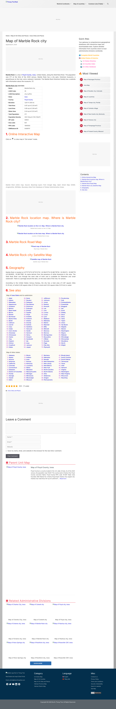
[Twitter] (10, 684)
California (12, 363)
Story (63, 316)
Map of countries (79, 4)
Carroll (11, 325)
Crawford (12, 345)
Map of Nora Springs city (17, 658)
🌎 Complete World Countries (89, 55)
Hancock (29, 329)
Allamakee (12, 302)
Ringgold (64, 306)
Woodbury (64, 341)
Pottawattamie (66, 302)
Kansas (28, 361)
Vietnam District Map (40, 686)
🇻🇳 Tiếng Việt (66, 679)
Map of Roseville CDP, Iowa (63, 658)
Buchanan (12, 316)
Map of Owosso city (90, 120)
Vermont (64, 367)
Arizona (11, 359)
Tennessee (64, 361)
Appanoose (12, 304)
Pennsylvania (48, 380)
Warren (63, 329)
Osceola (46, 341)
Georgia (11, 376)
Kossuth (46, 306)
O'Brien (46, 339)
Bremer (11, 314)
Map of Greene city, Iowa (17, 639)
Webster (64, 335)
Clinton (11, 343)
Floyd (28, 314)
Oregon (46, 378)
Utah (62, 365)
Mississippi (30, 378)
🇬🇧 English (65, 676)
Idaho (10, 380)
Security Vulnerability (97, 684)
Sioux (63, 314)
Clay (10, 339)
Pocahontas (65, 298)
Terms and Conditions (97, 681)
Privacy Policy (95, 679)
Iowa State (15, 295)
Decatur (29, 300)
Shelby (63, 312)
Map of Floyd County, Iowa (42, 467)
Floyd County (27, 75)
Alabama (11, 355)
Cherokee (12, 333)
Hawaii (11, 378)
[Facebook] (7, 684)
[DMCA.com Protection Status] (96, 693)
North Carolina (48, 369)
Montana (47, 355)
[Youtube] (13, 684)
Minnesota (29, 376)
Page (45, 343)
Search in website (96, 686)
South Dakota (65, 359)
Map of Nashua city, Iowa (63, 639)
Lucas (46, 314)
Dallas (11, 347)
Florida (11, 374)
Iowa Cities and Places (37, 36)
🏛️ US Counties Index (87, 64)
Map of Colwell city (40, 620)
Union (63, 323)
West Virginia (65, 374)
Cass (10, 327)
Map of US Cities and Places (19, 36)
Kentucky (29, 363)
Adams (11, 300)
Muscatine (47, 337)
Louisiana (29, 365)
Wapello (63, 327)
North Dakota (48, 371)
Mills (45, 327)
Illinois (28, 355)
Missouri (29, 380)
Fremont (29, 318)
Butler (11, 320)
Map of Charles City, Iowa (17, 620)
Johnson (47, 300)
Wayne (63, 333)
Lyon (45, 316)
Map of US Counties (39, 679)
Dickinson (29, 306)
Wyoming (64, 378)
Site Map (93, 688)
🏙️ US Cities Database (88, 67)
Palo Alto (47, 345)
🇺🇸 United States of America (88, 58)
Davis (28, 298)
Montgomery (48, 335)
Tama (63, 318)
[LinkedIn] (16, 684)
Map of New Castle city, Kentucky (94, 114)
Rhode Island (65, 355)
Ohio (45, 374)
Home (7, 36)
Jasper (28, 347)
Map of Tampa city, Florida (92, 102)
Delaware (29, 302)
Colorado (12, 365)
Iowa (34, 75)
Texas (63, 363)
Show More (38, 663)
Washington (65, 331)
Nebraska (47, 357)
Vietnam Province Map (40, 684)
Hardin (28, 331)
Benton (11, 308)
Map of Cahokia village (91, 108)
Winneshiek (65, 339)
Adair (10, 298)
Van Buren (64, 325)
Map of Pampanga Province (92, 125)
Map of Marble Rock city (40, 639)
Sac (62, 308)
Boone (11, 312)
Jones (46, 302)
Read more (63, 478)
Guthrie (28, 325)
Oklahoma (47, 376)
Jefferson (47, 298)
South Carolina (66, 357)
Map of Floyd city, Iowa (63, 620)
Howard (28, 337)
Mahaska (47, 320)
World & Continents (63, 4)
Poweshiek (64, 304)
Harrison (29, 333)
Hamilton (29, 327)
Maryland (29, 369)
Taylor (63, 320)
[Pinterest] (19, 684)
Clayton (11, 341)
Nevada (46, 359)
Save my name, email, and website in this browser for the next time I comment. (35, 451)
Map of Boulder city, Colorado (93, 91)
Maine (28, 367)
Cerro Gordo (13, 331)
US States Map (38, 676)
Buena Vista (13, 318)
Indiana (28, 357)
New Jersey (47, 363)
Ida (27, 341)
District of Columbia (15, 371)
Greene (28, 320)
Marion (46, 323)
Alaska (11, 357)
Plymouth (47, 347)
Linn (45, 310)
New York (47, 367)
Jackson (29, 345)
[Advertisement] (58, 20)
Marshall (46, 325)
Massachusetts (31, 371)
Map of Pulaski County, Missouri (94, 131)
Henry (28, 335)
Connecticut (13, 367)
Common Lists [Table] (95, 4)
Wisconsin (64, 376)
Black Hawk (12, 310)
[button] (107, 3)
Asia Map (87, 85)
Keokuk (46, 304)
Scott (63, 310)
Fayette (28, 312)
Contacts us (94, 676)
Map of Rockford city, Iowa (40, 658)
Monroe (46, 333)
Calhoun (11, 323)
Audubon (12, 306)
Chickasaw (12, 335)
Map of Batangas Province (92, 79)
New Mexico (48, 365)
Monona (46, 331)
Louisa (46, 312)
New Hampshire (49, 361)
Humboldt (29, 339)
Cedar (11, 329)
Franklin (29, 316)
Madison (46, 318)
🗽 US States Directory (88, 61)
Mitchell (46, 329)
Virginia (63, 369)
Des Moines (30, 304)
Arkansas (12, 361)
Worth (63, 343)
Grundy (28, 323)
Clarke (11, 337)
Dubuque (29, 308)
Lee (45, 308)
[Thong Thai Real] (17, 3)
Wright (63, 345)
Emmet (28, 310)
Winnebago (65, 337)
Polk (62, 300)
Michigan (29, 374)
